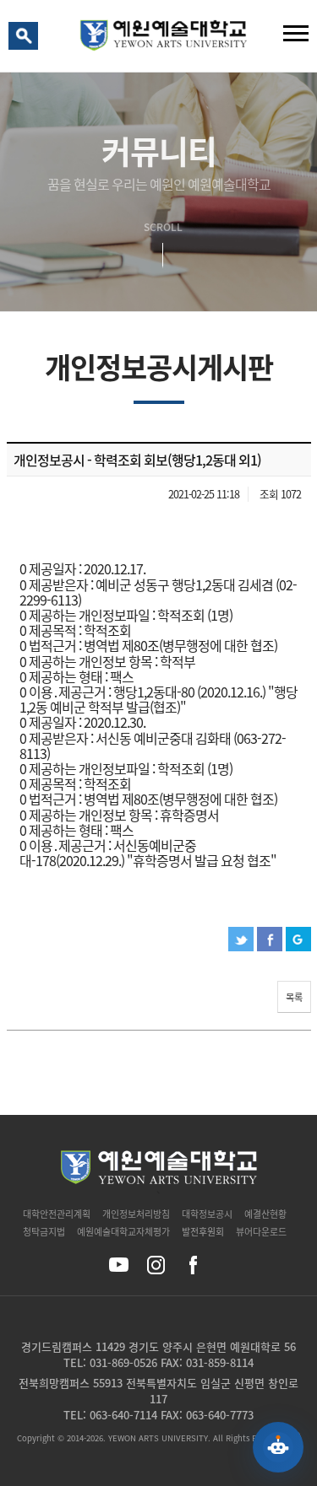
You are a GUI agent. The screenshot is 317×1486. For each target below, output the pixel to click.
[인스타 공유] (156, 1265)
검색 (26, 39)
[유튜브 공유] (119, 1265)
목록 (294, 997)
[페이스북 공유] (193, 1265)
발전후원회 (203, 1232)
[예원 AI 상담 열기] (278, 1447)
